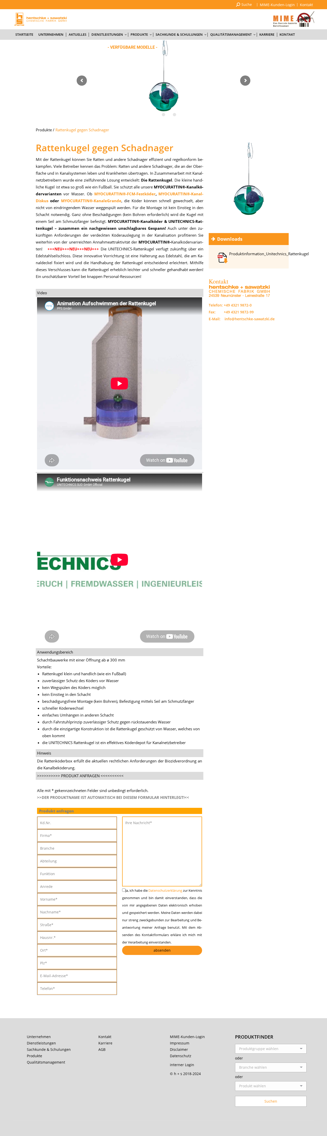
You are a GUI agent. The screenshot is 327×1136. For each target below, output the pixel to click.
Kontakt (104, 1036)
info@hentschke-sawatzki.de (250, 319)
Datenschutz (180, 1055)
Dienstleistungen (41, 1043)
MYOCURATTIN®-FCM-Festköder (125, 193)
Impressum (179, 1043)
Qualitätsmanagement (46, 1062)
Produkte (44, 129)
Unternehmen (39, 1036)
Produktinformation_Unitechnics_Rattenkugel (269, 253)
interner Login (182, 1064)
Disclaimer (179, 1049)
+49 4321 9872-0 (238, 305)
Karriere (105, 1043)
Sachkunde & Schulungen (49, 1049)
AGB (102, 1049)
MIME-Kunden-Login (187, 1036)
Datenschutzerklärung (165, 890)
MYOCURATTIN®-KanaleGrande (91, 200)
